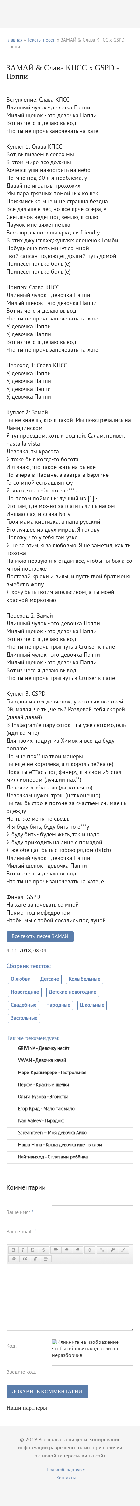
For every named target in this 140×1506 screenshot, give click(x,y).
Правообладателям (66, 1470)
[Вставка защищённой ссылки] (112, 1250)
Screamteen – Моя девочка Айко (52, 1133)
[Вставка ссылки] (102, 1250)
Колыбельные (84, 979)
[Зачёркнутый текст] (43, 1250)
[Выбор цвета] (123, 1250)
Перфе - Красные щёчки (43, 1085)
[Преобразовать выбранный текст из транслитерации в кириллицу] (35, 1258)
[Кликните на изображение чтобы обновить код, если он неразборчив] (92, 1355)
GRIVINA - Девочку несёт (43, 1049)
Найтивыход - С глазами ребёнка (53, 1157)
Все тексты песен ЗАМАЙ (40, 936)
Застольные (24, 1018)
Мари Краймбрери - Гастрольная (52, 1073)
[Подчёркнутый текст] (32, 1250)
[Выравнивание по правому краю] (77, 1250)
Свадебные (23, 1005)
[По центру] (66, 1250)
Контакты (66, 1478)
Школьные (92, 1005)
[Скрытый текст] (14, 1258)
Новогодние (25, 992)
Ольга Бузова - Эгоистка (43, 1097)
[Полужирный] (13, 1250)
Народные (58, 1005)
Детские (49, 979)
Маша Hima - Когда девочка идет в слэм (60, 1145)
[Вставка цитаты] (24, 1258)
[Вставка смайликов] (89, 1250)
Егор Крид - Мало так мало (46, 1109)
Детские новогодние (72, 992)
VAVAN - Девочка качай (42, 1061)
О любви (21, 979)
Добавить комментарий (47, 1391)
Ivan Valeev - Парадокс (41, 1121)
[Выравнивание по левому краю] (56, 1250)
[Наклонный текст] (23, 1250)
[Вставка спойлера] (46, 1258)
